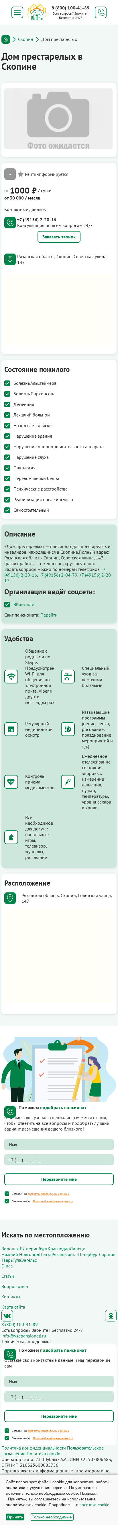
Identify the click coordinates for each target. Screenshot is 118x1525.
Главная (5, 39)
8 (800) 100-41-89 (70, 8)
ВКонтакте (23, 604)
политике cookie (94, 1504)
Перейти (49, 615)
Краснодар (59, 1248)
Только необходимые (52, 1517)
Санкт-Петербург (82, 1254)
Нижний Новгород (20, 1254)
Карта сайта (13, 1307)
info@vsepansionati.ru (23, 1336)
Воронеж (10, 1248)
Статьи (7, 1276)
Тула (17, 1260)
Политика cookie (43, 1453)
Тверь (7, 1260)
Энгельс (29, 1260)
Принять (15, 1517)
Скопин (25, 39)
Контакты (10, 1296)
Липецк (77, 1248)
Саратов (107, 1254)
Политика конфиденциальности (33, 1448)
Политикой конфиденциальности (53, 1201)
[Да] (6, 1193)
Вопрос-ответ (14, 1286)
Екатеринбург (34, 1248)
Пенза (45, 1254)
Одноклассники (111, 1315)
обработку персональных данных (48, 1194)
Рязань (58, 1254)
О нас (7, 1266)
